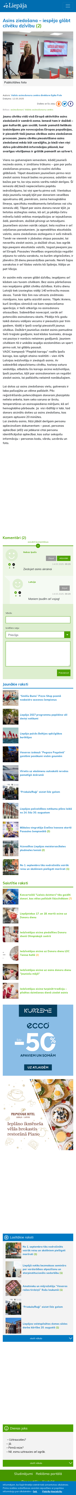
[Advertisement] (38, 491)
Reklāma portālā (49, 1474)
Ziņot (51, 558)
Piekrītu (46, 1491)
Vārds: (9, 613)
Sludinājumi (23, 1474)
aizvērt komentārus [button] (38, 541)
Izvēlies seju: (13, 627)
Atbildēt (63, 558)
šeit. (35, 1491)
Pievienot (64, 672)
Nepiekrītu (56, 1491)
